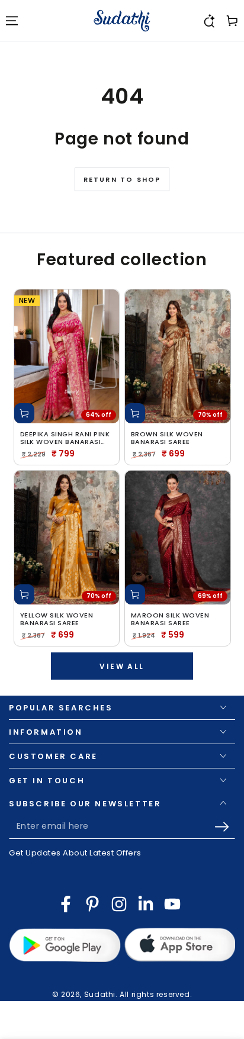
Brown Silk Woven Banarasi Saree (167, 438)
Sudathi (99, 994)
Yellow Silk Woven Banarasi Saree (57, 619)
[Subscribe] (224, 827)
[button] (208, 21)
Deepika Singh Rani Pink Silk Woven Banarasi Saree (65, 438)
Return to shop (122, 179)
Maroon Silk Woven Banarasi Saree (170, 619)
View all (121, 666)
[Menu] (12, 21)
